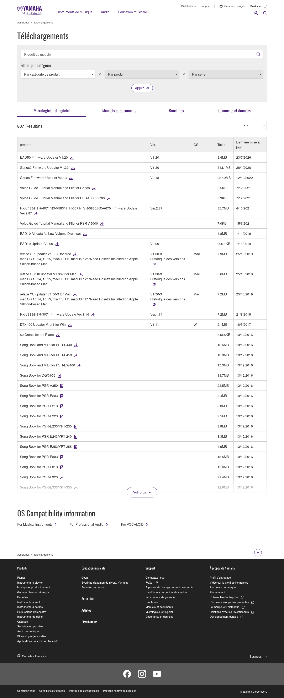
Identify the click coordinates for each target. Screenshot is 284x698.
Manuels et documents (159, 607)
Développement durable (224, 616)
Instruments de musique (75, 12)
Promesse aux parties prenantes (229, 602)
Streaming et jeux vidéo (31, 636)
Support (205, 6)
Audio (105, 12)
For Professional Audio (87, 524)
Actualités (87, 598)
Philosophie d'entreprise (224, 597)
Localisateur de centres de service (166, 592)
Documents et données (159, 616)
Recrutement (217, 592)
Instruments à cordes (30, 607)
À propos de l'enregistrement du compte (169, 587)
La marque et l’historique (224, 607)
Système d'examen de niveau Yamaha (104, 582)
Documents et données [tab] (233, 110)
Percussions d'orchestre (31, 612)
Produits (22, 568)
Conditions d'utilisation (52, 690)
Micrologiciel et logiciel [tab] (52, 110)
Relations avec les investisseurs (229, 612)
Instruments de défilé (30, 616)
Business (256, 6)
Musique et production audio (34, 587)
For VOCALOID (132, 524)
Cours (85, 577)
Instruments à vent (28, 602)
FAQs (149, 582)
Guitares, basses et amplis (33, 592)
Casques (22, 621)
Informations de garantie (160, 597)
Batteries (22, 597)
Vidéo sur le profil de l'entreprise (229, 582)
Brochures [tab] (176, 110)
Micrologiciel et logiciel (159, 612)
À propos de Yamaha (222, 568)
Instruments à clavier (30, 582)
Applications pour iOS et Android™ (38, 641)
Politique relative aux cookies (119, 690)
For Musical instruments (34, 524)
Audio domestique (28, 631)
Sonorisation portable (30, 626)
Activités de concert (93, 587)
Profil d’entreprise (220, 577)
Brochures (152, 602)
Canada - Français (234, 6)
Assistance (23, 22)
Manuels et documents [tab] (119, 110)
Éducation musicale (132, 12)
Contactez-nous (155, 577)
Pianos (21, 577)
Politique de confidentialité (84, 690)
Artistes (86, 610)
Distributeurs (188, 6)
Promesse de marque (223, 587)
